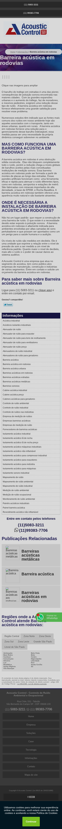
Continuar (31, 821)
